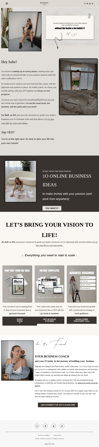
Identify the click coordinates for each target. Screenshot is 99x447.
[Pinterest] (87, 3)
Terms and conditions (44, 435)
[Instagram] (84, 3)
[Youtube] (90, 3)
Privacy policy (57, 435)
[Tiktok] (92, 3)
